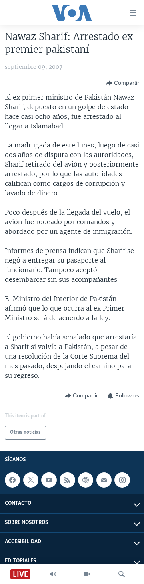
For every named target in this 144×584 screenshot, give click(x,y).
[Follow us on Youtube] (48, 480)
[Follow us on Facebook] (12, 480)
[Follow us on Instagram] (122, 480)
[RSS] (67, 480)
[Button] (122, 83)
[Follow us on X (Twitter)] (30, 480)
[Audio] (53, 574)
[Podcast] (85, 480)
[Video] (87, 574)
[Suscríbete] (104, 480)
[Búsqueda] (122, 574)
